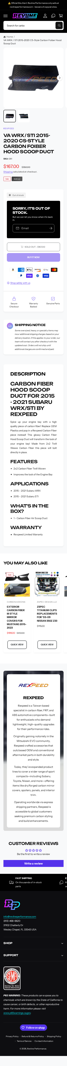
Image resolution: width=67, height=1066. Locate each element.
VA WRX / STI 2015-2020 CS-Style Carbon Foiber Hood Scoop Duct (32, 42)
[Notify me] (50, 228)
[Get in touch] (53, 16)
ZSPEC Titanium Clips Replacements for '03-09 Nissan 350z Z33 (47, 613)
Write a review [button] (33, 863)
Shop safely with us (20, 282)
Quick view (17, 644)
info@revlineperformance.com (19, 916)
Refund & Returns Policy (33, 1036)
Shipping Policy (54, 1036)
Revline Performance (36, 1048)
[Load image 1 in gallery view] (9, 116)
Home (10, 36)
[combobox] (33, 25)
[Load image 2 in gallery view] (24, 116)
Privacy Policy (12, 1036)
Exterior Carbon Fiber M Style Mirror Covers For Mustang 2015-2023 (16, 617)
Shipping (8, 171)
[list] (33, 882)
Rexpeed (8, 128)
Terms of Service (24, 1041)
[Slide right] (59, 78)
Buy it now (33, 257)
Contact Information (44, 1041)
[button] (5, 16)
